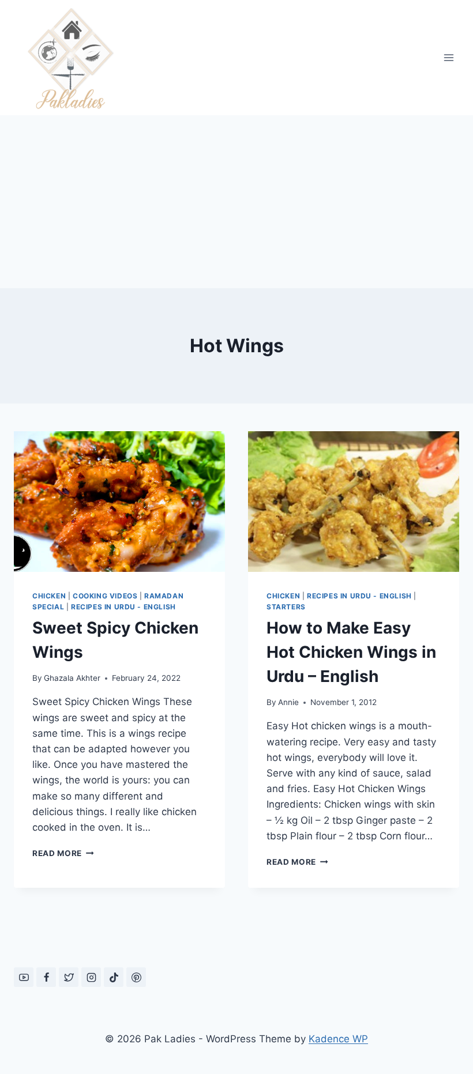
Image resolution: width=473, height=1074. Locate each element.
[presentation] (119, 501)
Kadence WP (338, 1039)
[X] (68, 977)
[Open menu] (448, 57)
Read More (63, 853)
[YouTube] (23, 977)
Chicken (49, 595)
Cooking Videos (105, 595)
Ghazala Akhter (72, 678)
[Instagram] (91, 977)
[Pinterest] (136, 977)
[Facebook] (46, 977)
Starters (286, 606)
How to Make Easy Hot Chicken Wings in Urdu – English (351, 652)
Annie (288, 702)
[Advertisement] (236, 201)
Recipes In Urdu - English (123, 606)
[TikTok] (113, 977)
